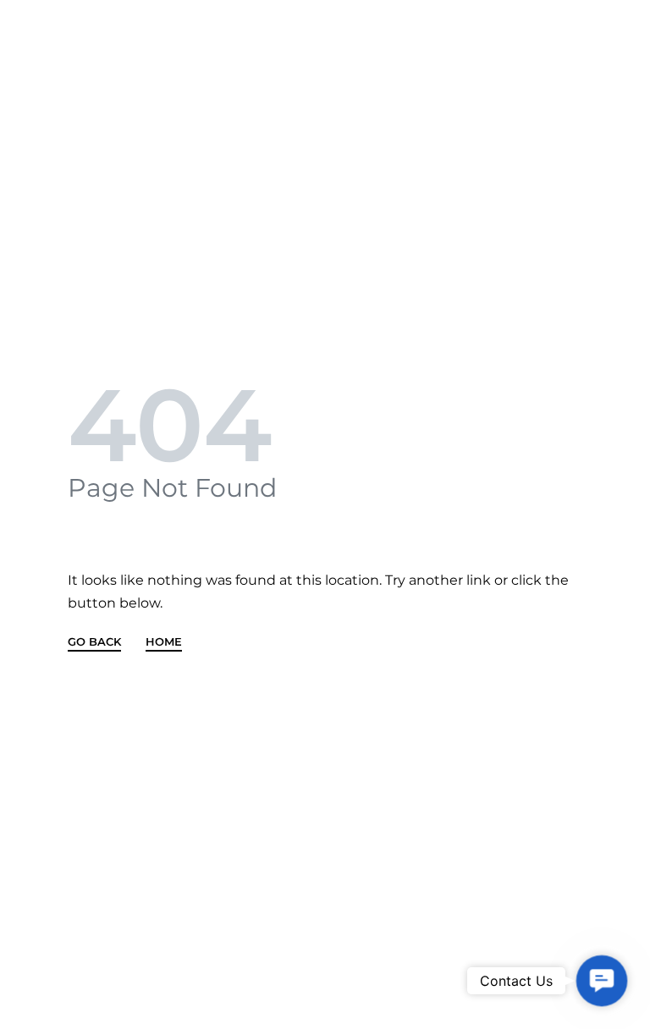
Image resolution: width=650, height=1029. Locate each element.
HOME (164, 642)
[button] (601, 980)
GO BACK (94, 642)
